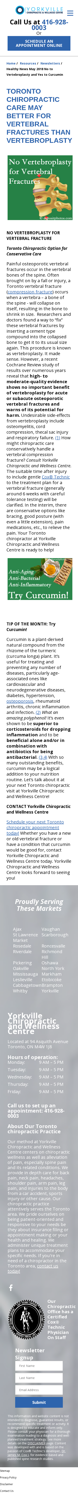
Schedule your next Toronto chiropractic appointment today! (35, 827)
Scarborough (55, 935)
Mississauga (25, 974)
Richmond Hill (52, 954)
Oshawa (50, 963)
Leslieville (22, 979)
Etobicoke (52, 979)
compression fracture (30, 292)
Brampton (52, 985)
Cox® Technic (56, 477)
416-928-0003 (50, 24)
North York (53, 968)
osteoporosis (19, 701)
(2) (38, 712)
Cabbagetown (27, 985)
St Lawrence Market (25, 937)
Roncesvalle (53, 946)
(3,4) (43, 757)
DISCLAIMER (37, 1443)
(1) (57, 438)
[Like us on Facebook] (11, 1289)
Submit (39, 1402)
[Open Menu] (70, 13)
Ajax (17, 929)
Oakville (21, 968)
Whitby (20, 991)
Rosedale (22, 946)
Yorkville (50, 991)
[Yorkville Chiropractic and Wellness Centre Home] (39, 10)
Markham (52, 974)
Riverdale (22, 951)
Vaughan (51, 929)
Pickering (22, 963)
